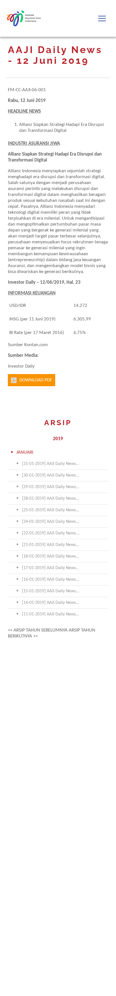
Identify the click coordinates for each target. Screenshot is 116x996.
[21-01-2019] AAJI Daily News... (50, 545)
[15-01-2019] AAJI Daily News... (50, 591)
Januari (24, 452)
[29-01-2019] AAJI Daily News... (50, 487)
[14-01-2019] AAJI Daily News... (50, 602)
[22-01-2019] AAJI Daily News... (50, 533)
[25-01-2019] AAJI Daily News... (50, 510)
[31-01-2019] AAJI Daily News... (50, 464)
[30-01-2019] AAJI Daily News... (50, 475)
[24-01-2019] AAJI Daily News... (50, 521)
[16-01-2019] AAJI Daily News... (50, 579)
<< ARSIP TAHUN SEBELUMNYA (38, 630)
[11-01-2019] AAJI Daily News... (50, 614)
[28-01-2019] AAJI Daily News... (50, 498)
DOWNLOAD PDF (35, 380)
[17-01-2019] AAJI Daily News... (50, 568)
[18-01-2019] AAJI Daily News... (50, 556)
